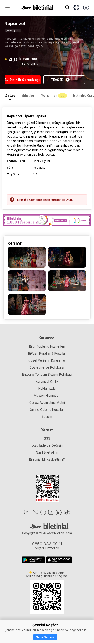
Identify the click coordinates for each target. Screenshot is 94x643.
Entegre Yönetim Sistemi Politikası (47, 374)
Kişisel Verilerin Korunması (47, 360)
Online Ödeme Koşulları (47, 409)
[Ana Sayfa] (37, 8)
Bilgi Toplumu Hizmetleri (47, 346)
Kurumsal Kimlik (47, 381)
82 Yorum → (30, 63)
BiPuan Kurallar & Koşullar (47, 353)
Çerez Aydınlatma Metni (47, 402)
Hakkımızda (47, 388)
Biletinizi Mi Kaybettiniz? (47, 459)
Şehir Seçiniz (45, 637)
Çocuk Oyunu (12, 30)
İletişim (47, 416)
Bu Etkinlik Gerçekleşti (23, 80)
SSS (47, 438)
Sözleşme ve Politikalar (47, 367)
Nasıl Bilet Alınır (47, 452)
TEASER (57, 80)
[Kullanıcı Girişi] (86, 8)
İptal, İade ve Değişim (47, 445)
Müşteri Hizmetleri (47, 395)
